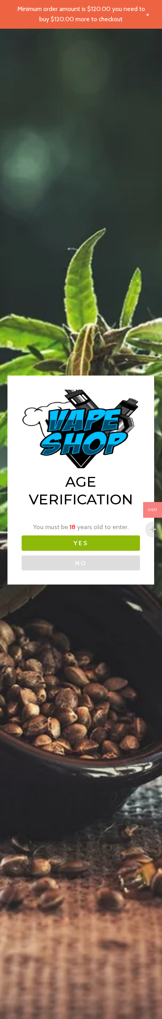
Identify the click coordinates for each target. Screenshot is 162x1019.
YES (81, 543)
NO (81, 563)
